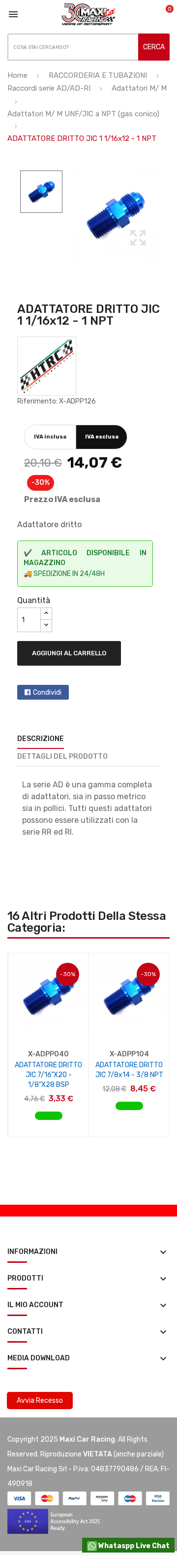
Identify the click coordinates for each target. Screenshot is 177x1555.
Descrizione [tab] (40, 739)
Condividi (47, 692)
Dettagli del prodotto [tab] (62, 756)
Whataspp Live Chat (133, 1546)
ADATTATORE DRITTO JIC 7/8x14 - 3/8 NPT (129, 1070)
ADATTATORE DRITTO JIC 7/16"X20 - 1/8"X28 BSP (48, 1075)
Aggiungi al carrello (69, 653)
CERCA (154, 47)
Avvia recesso (40, 1400)
